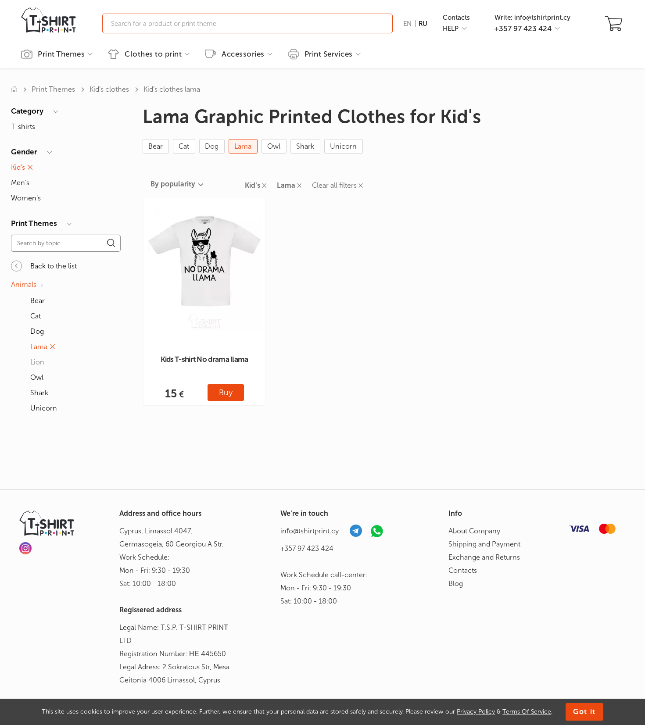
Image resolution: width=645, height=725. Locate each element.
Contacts (456, 17)
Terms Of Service (526, 711)
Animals (23, 284)
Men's (20, 183)
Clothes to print (153, 54)
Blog (455, 583)
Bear (155, 146)
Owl (273, 146)
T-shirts (23, 126)
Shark (305, 146)
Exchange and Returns (484, 557)
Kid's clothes (109, 89)
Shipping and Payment (484, 544)
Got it (584, 711)
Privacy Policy (476, 711)
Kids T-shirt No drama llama (204, 359)
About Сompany (474, 531)
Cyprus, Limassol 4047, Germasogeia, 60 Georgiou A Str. (171, 537)
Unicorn (343, 146)
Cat (184, 146)
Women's (26, 198)
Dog (212, 146)
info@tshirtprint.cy (309, 531)
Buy (226, 392)
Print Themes (53, 89)
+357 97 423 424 (306, 548)
